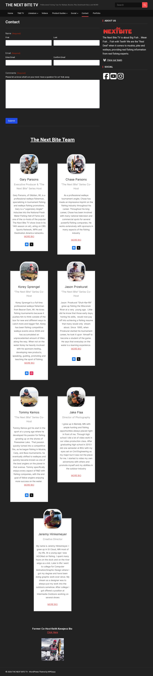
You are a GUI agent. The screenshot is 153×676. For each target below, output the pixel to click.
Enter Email (10, 57)
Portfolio (96, 13)
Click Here (52, 632)
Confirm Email (59, 57)
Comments (16, 73)
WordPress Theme (37, 672)
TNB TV (20, 13)
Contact (85, 13)
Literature (32, 13)
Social (73, 13)
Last (55, 37)
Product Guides (59, 13)
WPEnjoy (51, 672)
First (7, 37)
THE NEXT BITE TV (22, 5)
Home (10, 13)
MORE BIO (29, 236)
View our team (114, 60)
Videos (45, 13)
